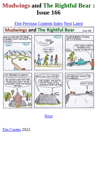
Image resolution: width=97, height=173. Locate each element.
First (18, 23)
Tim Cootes (11, 129)
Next (68, 23)
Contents (45, 23)
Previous (30, 23)
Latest (78, 23)
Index (58, 23)
